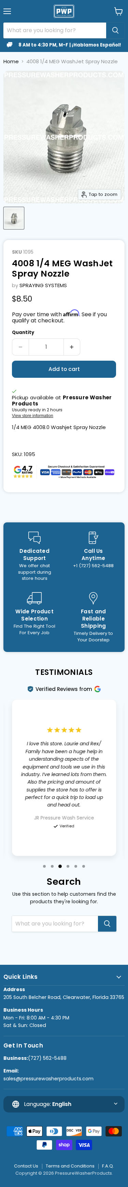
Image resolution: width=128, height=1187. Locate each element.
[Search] (115, 30)
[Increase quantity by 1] (72, 347)
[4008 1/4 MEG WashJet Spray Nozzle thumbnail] (14, 218)
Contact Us (26, 1166)
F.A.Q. (108, 1166)
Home (11, 61)
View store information (32, 415)
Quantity (23, 332)
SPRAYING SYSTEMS (43, 285)
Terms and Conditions (70, 1166)
